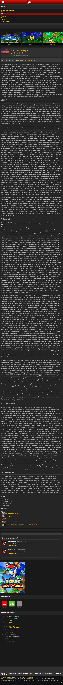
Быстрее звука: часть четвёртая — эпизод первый (20, 524)
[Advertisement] (31, 654)
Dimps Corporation (14, 627)
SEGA (10, 622)
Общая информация (7, 10)
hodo (17, 55)
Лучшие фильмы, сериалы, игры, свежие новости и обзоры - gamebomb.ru (29, 2)
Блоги (3, 19)
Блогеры (4, 674)
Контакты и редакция (27, 677)
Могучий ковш (9, 521)
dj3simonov (12, 549)
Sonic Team (12, 626)
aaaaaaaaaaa (12, 541)
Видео (3, 18)
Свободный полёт (10, 513)
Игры (9, 673)
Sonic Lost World (29, 60)
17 (17, 516)
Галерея (3, 16)
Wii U (10, 620)
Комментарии (27, 673)
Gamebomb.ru (5, 677)
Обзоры (3, 14)
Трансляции (5, 21)
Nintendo (11, 623)
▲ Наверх (59, 673)
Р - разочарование (10, 519)
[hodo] (5, 53)
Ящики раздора (10, 516)
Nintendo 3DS (13, 618)
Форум (35, 673)
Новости (3, 12)
